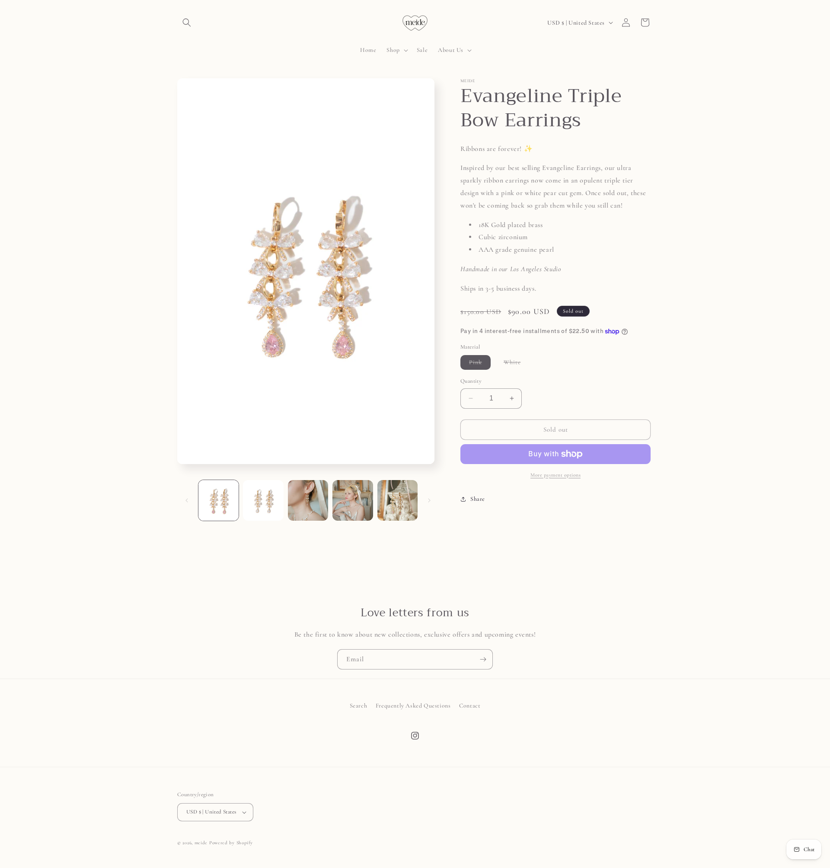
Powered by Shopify (231, 843)
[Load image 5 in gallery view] (397, 500)
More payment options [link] (555, 475)
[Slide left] (186, 500)
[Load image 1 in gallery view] (218, 500)
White (517, 364)
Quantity (471, 381)
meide (201, 843)
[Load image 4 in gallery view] (352, 500)
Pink (480, 364)
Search (358, 705)
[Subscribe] (482, 659)
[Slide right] (429, 500)
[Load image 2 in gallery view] (263, 500)
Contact (469, 705)
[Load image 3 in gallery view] (308, 500)
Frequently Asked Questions (413, 705)
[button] (186, 22)
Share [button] (477, 499)
